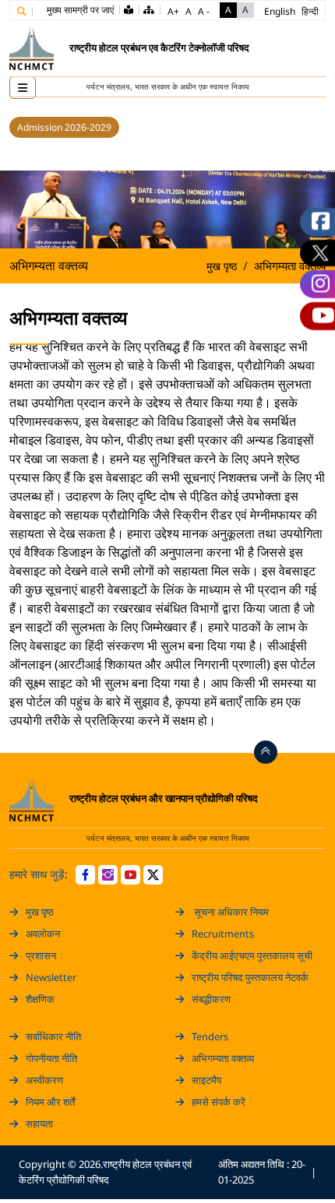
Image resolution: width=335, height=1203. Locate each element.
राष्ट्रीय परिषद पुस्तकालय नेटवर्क (250, 977)
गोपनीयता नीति (51, 1058)
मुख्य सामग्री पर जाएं (80, 9)
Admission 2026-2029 (64, 127)
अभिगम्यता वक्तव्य (223, 1058)
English (279, 11)
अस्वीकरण (44, 1080)
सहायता (39, 1124)
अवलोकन (43, 934)
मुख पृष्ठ (221, 266)
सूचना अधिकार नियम (230, 912)
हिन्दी (310, 11)
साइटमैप (206, 1080)
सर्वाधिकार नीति (53, 1036)
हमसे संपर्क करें (218, 1102)
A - (204, 11)
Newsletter (51, 977)
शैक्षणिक (40, 999)
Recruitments (223, 934)
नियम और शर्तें (50, 1102)
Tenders (210, 1036)
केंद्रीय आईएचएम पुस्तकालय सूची (252, 955)
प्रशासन (41, 955)
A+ (173, 11)
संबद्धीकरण (211, 999)
